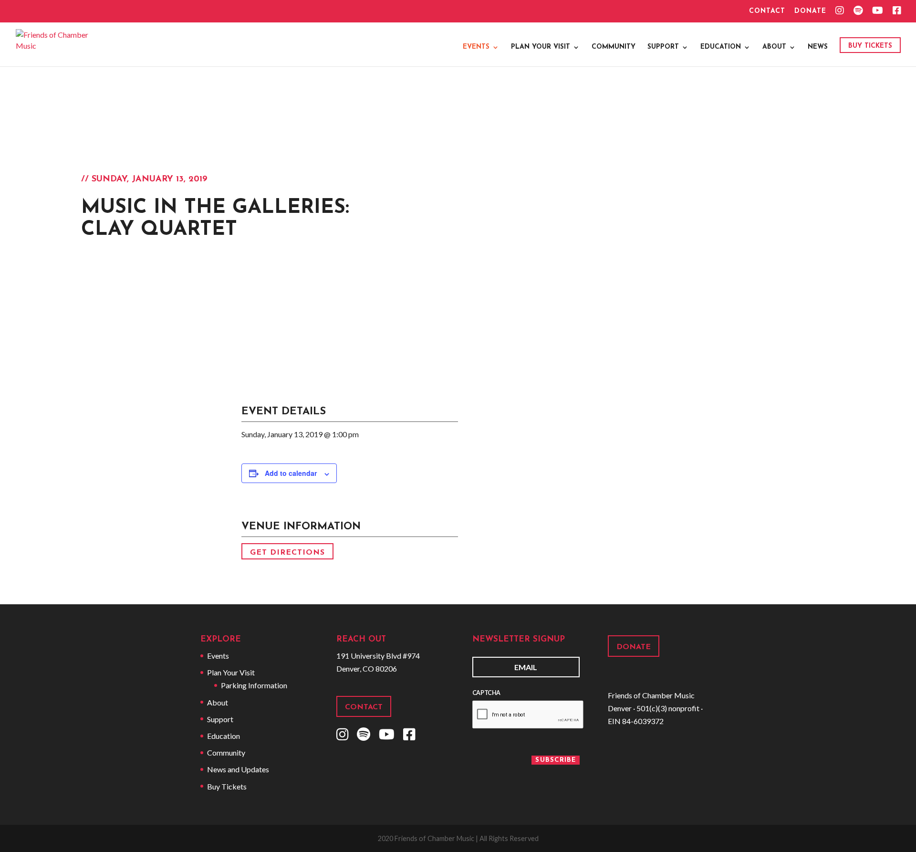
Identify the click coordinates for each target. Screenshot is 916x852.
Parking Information (254, 685)
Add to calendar (291, 473)
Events (476, 47)
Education (720, 47)
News (818, 47)
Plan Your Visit (540, 47)
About (774, 47)
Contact (767, 11)
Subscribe (555, 760)
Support (663, 47)
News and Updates (238, 769)
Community (613, 47)
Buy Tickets (870, 46)
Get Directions (287, 552)
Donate (810, 11)
